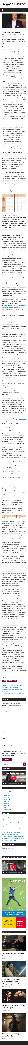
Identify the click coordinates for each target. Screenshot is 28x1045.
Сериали (6, 805)
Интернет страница (7, 745)
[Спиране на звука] (22, 783)
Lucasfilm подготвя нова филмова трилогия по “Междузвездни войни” (11, 982)
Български (6, 791)
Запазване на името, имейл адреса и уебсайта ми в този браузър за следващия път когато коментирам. (13, 753)
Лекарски (6, 799)
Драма (5, 793)
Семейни (6, 803)
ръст (15, 680)
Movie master (18, 34)
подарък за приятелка (7, 848)
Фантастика (7, 809)
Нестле (4, 680)
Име (3, 732)
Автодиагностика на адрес (8, 851)
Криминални (7, 797)
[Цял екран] (24, 783)
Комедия (6, 795)
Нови (3, 36)
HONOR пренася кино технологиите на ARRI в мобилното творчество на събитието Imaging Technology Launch (13, 838)
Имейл (4, 738)
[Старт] (3, 783)
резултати (9, 680)
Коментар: (5, 711)
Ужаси (5, 807)
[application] (14, 778)
